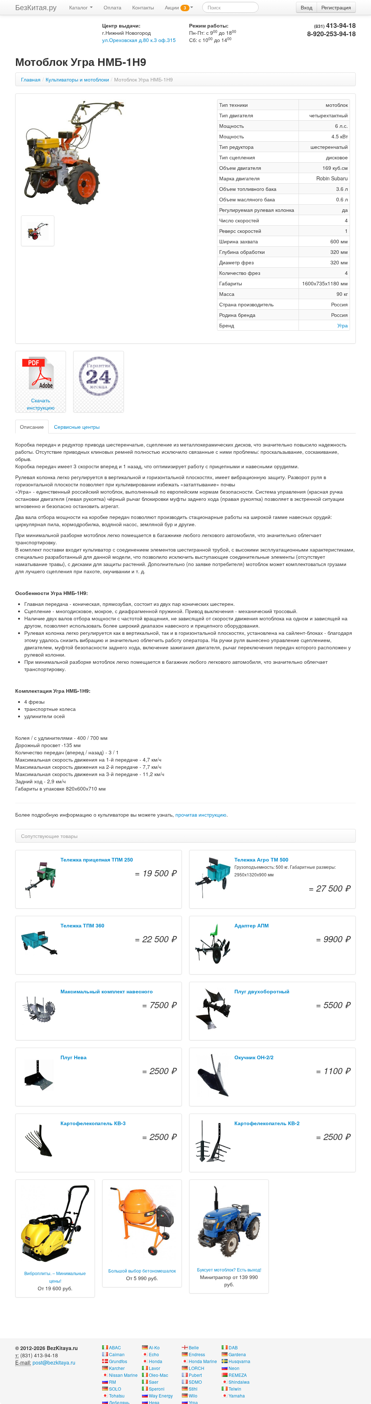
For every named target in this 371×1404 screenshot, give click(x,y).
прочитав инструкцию (200, 814)
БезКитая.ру (36, 7)
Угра (342, 325)
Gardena (237, 1354)
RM (112, 1382)
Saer (153, 1382)
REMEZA (238, 1375)
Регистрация (336, 7)
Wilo (193, 1395)
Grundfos (118, 1361)
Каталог (79, 7)
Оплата (112, 7)
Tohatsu (117, 1395)
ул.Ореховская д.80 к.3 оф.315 (139, 39)
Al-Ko (154, 1347)
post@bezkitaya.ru (54, 1362)
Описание (32, 426)
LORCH (196, 1368)
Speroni (156, 1389)
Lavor (154, 1368)
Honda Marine (203, 1361)
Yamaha (237, 1395)
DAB (233, 1347)
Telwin (235, 1389)
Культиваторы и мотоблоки (77, 79)
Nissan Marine (123, 1375)
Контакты (143, 7)
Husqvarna (239, 1361)
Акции (175, 7)
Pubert (195, 1375)
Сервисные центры (77, 426)
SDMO (195, 1382)
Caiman (117, 1354)
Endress (197, 1354)
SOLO (115, 1389)
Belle (194, 1347)
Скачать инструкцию (41, 404)
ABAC (115, 1347)
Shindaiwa (239, 1382)
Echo (154, 1354)
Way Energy (161, 1395)
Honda (155, 1361)
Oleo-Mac (158, 1375)
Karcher (117, 1368)
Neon (234, 1368)
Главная (31, 79)
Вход (306, 7)
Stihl (193, 1389)
